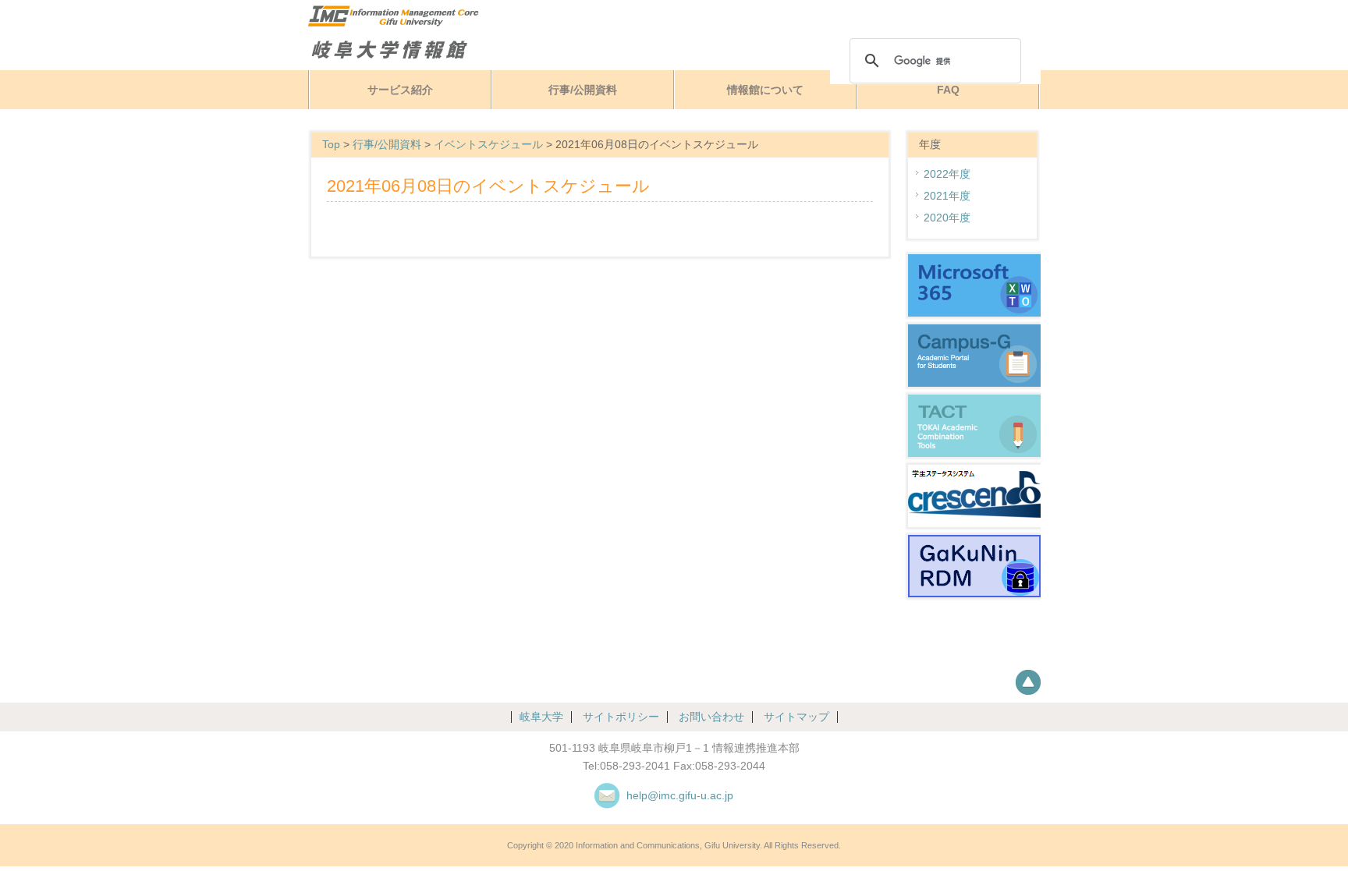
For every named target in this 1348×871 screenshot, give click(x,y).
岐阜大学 (541, 717)
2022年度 (947, 174)
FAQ (948, 90)
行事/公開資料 (582, 90)
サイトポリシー (621, 717)
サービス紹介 (400, 90)
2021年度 (947, 196)
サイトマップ (796, 717)
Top (331, 144)
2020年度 (947, 218)
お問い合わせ (711, 717)
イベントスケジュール (488, 144)
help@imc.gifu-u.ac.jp (679, 796)
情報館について (765, 90)
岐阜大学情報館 (428, 49)
